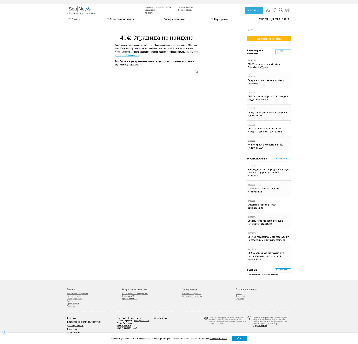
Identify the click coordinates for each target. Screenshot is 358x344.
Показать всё (280, 52)
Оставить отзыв (160, 318)
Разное (70, 301)
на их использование (218, 338)
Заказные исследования (192, 296)
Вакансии (71, 306)
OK (239, 338)
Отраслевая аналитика (122, 19)
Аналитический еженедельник (135, 294)
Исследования (189, 289)
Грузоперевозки (73, 296)
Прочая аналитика (129, 299)
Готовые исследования (191, 294)
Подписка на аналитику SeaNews (158, 7)
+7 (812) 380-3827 (124, 328)
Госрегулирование (74, 299)
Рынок (239, 294)
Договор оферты (185, 10)
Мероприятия (221, 19)
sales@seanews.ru (141, 321)
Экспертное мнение (174, 19)
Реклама (71, 318)
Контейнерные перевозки (77, 294)
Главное (76, 19)
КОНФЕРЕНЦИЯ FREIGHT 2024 (273, 19)
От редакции (150, 10)
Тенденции (240, 296)
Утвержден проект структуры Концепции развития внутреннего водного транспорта (268, 172)
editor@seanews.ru (133, 318)
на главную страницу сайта (127, 55)
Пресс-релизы (73, 304)
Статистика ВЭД (129, 296)
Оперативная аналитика (134, 289)
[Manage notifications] (4, 332)
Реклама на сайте (185, 7)
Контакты (149, 13)
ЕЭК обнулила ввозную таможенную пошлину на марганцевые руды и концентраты (266, 256)
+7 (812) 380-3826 (124, 326)
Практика (240, 299)
